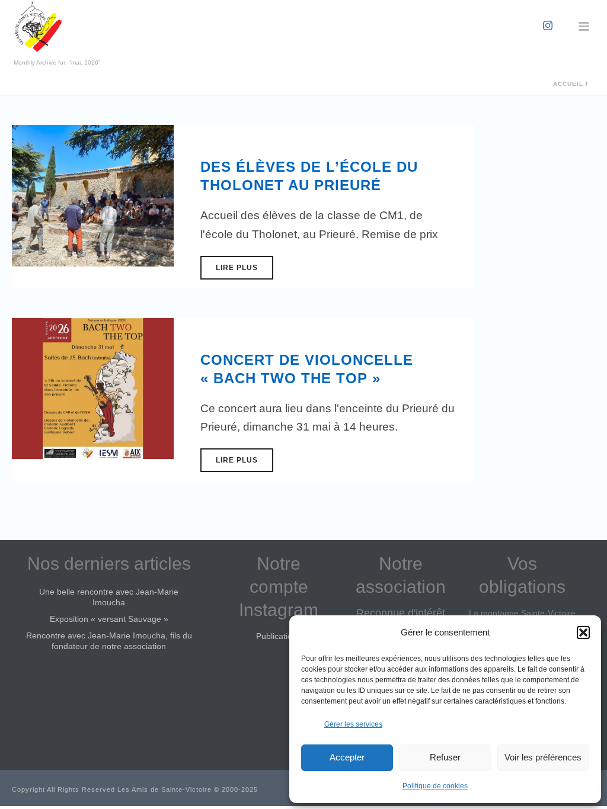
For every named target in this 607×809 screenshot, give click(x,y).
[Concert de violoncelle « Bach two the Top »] (93, 387)
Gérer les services (353, 724)
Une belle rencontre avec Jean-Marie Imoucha (108, 597)
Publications (278, 636)
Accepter (347, 757)
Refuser (445, 757)
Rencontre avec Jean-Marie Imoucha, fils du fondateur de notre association (109, 641)
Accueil (568, 84)
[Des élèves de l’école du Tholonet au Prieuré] (93, 195)
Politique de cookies (435, 786)
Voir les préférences (543, 757)
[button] (583, 632)
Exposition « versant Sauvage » (109, 619)
